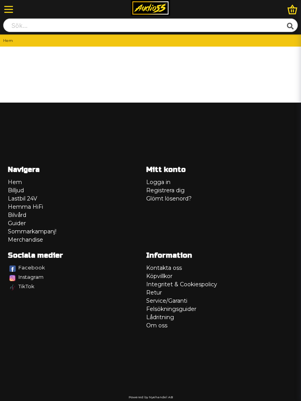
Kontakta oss (164, 267)
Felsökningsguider (171, 308)
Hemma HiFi (25, 206)
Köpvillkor (159, 276)
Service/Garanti (166, 300)
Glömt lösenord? (169, 198)
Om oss (156, 325)
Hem (15, 182)
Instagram (31, 277)
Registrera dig (165, 190)
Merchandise (25, 239)
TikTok (26, 286)
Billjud (16, 190)
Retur (154, 292)
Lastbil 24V (22, 198)
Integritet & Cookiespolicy (181, 284)
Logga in (158, 182)
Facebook (31, 267)
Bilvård (17, 215)
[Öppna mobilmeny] (8, 9)
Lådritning (160, 317)
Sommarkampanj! (32, 231)
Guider (17, 223)
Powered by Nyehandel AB (151, 397)
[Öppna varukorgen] (292, 9)
